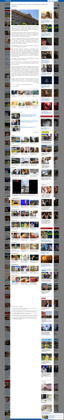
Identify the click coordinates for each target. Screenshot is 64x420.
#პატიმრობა (18, 84)
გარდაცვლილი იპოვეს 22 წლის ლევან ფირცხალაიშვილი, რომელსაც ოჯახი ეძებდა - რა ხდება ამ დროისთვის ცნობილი (25, 308)
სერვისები (25, 419)
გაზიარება (34, 82)
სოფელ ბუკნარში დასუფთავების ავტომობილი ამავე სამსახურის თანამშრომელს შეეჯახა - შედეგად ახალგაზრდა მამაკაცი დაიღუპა (46, 35)
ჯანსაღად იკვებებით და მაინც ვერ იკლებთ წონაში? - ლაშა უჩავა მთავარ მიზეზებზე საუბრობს (35, 107)
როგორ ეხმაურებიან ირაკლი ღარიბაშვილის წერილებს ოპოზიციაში (45, 309)
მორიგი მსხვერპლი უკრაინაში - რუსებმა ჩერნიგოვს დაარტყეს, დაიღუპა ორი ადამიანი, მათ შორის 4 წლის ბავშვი (46, 265)
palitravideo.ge (14, 145)
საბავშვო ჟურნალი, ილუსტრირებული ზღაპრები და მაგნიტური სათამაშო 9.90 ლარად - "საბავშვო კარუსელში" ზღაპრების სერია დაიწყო (28, 107)
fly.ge (12, 135)
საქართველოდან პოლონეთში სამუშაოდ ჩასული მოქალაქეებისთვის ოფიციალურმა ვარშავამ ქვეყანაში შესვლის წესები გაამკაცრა (46, 320)
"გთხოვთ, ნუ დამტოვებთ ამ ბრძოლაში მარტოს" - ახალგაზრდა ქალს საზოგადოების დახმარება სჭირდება (45, 48)
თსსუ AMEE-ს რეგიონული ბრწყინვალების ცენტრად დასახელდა (45, 253)
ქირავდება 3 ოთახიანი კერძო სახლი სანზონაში (14, 96)
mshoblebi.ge (14, 264)
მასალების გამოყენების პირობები (40, 419)
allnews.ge (14, 242)
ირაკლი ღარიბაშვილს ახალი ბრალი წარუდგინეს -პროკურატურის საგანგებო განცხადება (28, 127)
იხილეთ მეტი (35, 132)
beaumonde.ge (14, 253)
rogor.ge (13, 167)
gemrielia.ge (14, 275)
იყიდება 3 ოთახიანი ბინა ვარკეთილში (28, 95)
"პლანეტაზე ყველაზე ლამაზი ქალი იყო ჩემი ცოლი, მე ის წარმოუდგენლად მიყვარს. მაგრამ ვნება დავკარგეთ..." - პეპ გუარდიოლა (25, 313)
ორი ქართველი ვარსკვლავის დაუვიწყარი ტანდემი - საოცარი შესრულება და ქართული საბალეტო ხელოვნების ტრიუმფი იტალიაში (46, 208)
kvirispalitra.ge (15, 209)
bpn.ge (12, 156)
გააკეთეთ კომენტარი (15, 86)
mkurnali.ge (14, 231)
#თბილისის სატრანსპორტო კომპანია (26, 84)
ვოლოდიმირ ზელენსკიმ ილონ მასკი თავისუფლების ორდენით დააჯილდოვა (46, 74)
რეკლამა (22, 419)
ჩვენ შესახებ (18, 419)
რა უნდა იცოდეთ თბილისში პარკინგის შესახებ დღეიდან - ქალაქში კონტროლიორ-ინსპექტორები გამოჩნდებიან (55, 416)
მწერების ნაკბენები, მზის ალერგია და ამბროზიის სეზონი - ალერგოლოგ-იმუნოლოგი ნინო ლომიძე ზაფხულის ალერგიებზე (21, 107)
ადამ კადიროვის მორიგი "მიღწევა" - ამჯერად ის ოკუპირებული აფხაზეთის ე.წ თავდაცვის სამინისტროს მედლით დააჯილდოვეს (45, 61)
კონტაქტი (29, 419)
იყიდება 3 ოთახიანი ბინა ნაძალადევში (21, 95)
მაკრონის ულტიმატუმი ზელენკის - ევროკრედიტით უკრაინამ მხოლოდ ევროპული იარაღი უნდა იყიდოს (46, 142)
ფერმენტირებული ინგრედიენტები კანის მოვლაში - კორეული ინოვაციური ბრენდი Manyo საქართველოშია (14, 107)
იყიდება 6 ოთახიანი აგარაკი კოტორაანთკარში (35, 96)
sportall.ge (14, 220)
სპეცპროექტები (13, 419)
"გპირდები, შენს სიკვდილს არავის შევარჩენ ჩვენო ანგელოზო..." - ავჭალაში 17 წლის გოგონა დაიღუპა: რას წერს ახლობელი (46, 21)
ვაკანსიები (32, 419)
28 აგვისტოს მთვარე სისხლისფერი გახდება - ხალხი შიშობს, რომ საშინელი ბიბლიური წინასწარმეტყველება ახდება (46, 112)
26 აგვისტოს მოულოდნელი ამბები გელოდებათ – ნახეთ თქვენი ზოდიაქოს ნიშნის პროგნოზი (45, 86)
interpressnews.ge (15, 198)
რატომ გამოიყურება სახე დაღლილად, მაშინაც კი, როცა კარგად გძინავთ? (45, 129)
